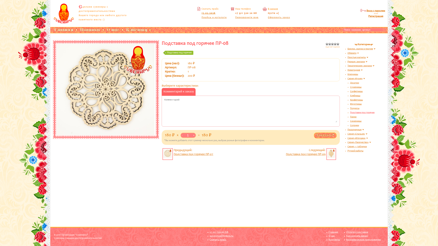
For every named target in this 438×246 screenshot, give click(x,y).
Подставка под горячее (179, 53)
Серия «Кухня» (355, 79)
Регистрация (375, 16)
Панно (353, 117)
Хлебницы (355, 96)
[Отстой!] (327, 44)
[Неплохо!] (335, 44)
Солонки (354, 125)
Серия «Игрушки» (356, 138)
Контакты (334, 239)
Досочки (354, 83)
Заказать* (325, 135)
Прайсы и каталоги (214, 17)
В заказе (273, 9)
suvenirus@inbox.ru (221, 236)
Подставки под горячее (362, 113)
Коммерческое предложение (363, 239)
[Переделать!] (329, 44)
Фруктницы (356, 104)
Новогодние (353, 70)
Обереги (351, 53)
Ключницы (352, 74)
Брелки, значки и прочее (360, 49)
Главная (333, 232)
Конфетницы (356, 100)
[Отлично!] (338, 44)
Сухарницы (356, 87)
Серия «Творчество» (358, 142)
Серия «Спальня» (356, 134)
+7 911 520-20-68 (219, 232)
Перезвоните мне (247, 17)
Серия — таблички (357, 147)
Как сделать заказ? (357, 236)
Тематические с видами (359, 66)
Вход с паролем (375, 10)
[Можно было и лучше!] (332, 44)
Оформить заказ (279, 17)
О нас (331, 236)
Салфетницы (356, 91)
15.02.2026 (209, 13)
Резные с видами (356, 62)
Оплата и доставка (357, 232)
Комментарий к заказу (178, 91)
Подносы (354, 108)
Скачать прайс (218, 239)
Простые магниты (356, 57)
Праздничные (354, 130)
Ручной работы (355, 151)
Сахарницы (356, 121)
